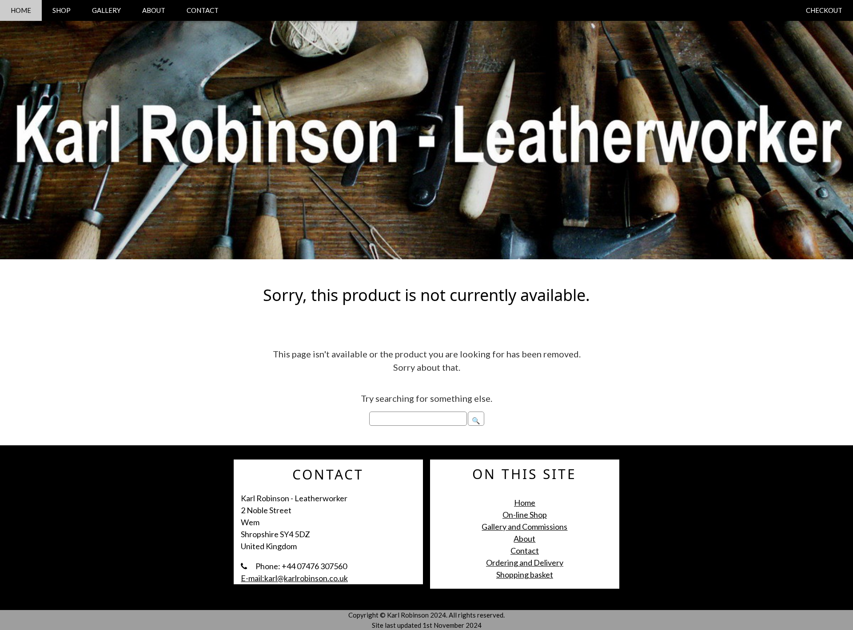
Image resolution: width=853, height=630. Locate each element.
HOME (21, 10)
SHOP (61, 10)
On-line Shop (524, 514)
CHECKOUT (824, 10)
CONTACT (203, 10)
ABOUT (153, 10)
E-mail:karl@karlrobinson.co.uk (294, 578)
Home (524, 502)
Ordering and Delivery (524, 562)
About (524, 538)
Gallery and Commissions (524, 526)
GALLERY (106, 10)
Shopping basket (524, 574)
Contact (524, 550)
